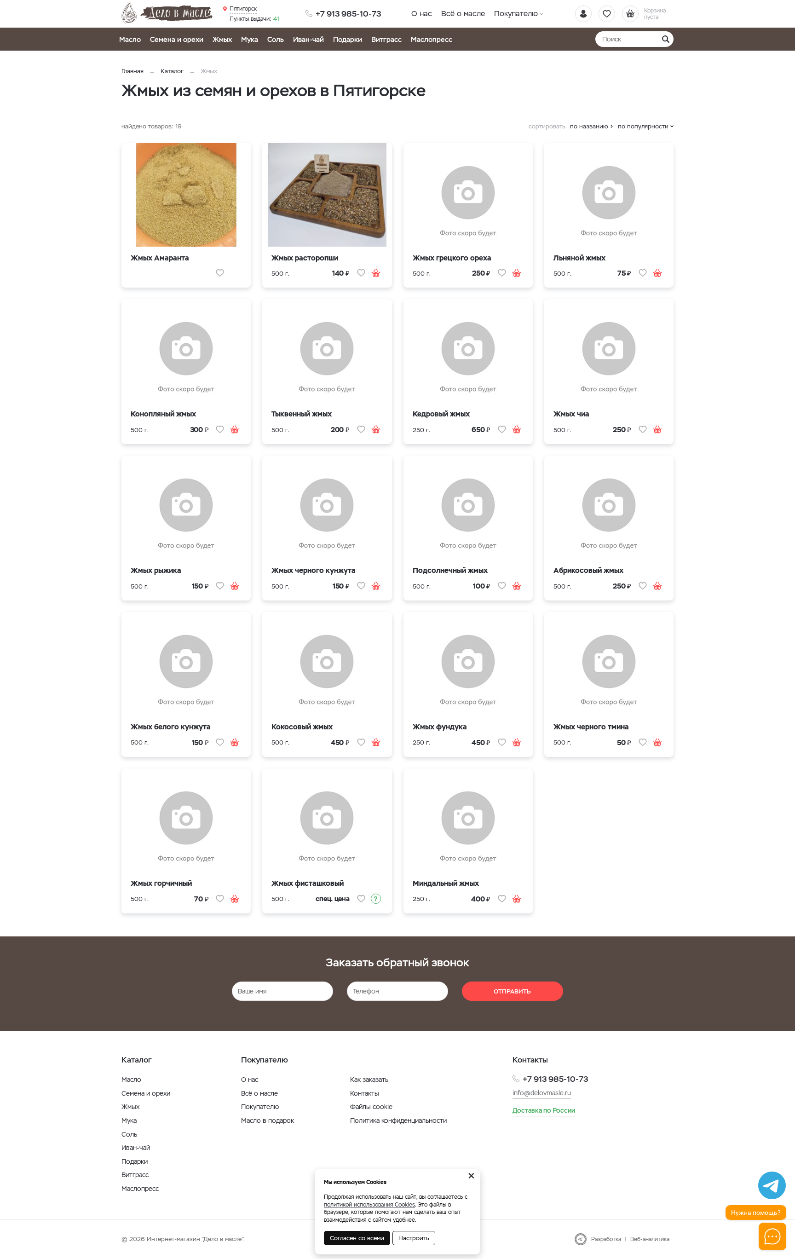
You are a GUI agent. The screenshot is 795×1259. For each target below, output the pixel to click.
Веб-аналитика (649, 1239)
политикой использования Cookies (369, 1204)
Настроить (413, 1238)
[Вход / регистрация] (583, 14)
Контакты (364, 1093)
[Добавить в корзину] (376, 272)
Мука (249, 39)
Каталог (172, 71)
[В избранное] (220, 272)
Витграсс (386, 39)
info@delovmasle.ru (542, 1093)
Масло (130, 39)
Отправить (512, 991)
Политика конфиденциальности (398, 1120)
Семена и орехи (176, 39)
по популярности (643, 126)
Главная (132, 71)
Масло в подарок (267, 1120)
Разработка (606, 1239)
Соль (275, 39)
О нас (421, 13)
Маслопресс (431, 39)
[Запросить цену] (376, 898)
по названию (589, 126)
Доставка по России (544, 1110)
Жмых (222, 39)
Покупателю (516, 13)
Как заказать (369, 1079)
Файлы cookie (371, 1107)
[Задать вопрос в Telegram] (772, 1185)
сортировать (547, 126)
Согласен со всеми (357, 1238)
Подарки (347, 39)
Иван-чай (308, 39)
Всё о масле (463, 13)
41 (254, 19)
